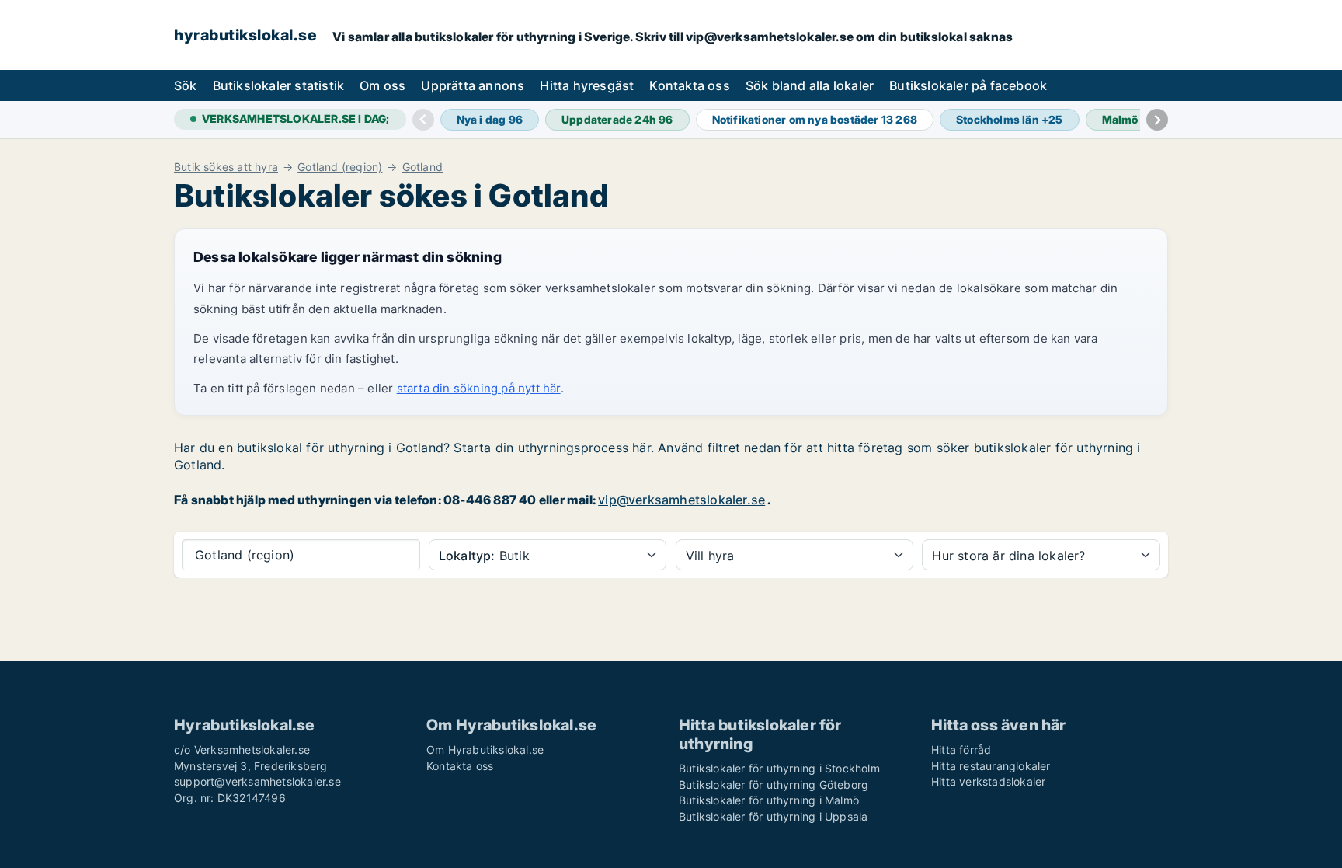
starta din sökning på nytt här (479, 388)
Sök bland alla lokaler (810, 85)
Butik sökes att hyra (226, 167)
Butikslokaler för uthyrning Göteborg (773, 784)
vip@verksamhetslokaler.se (681, 499)
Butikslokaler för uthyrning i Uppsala (773, 816)
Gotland (422, 167)
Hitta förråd (961, 749)
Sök (185, 85)
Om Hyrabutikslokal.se (485, 749)
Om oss (382, 85)
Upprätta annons (472, 85)
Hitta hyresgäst (587, 85)
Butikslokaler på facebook (968, 85)
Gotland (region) (339, 167)
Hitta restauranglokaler (991, 765)
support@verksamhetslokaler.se (257, 781)
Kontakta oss (689, 85)
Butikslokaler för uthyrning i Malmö (769, 800)
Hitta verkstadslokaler (988, 781)
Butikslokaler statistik (279, 85)
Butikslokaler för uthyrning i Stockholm (779, 768)
